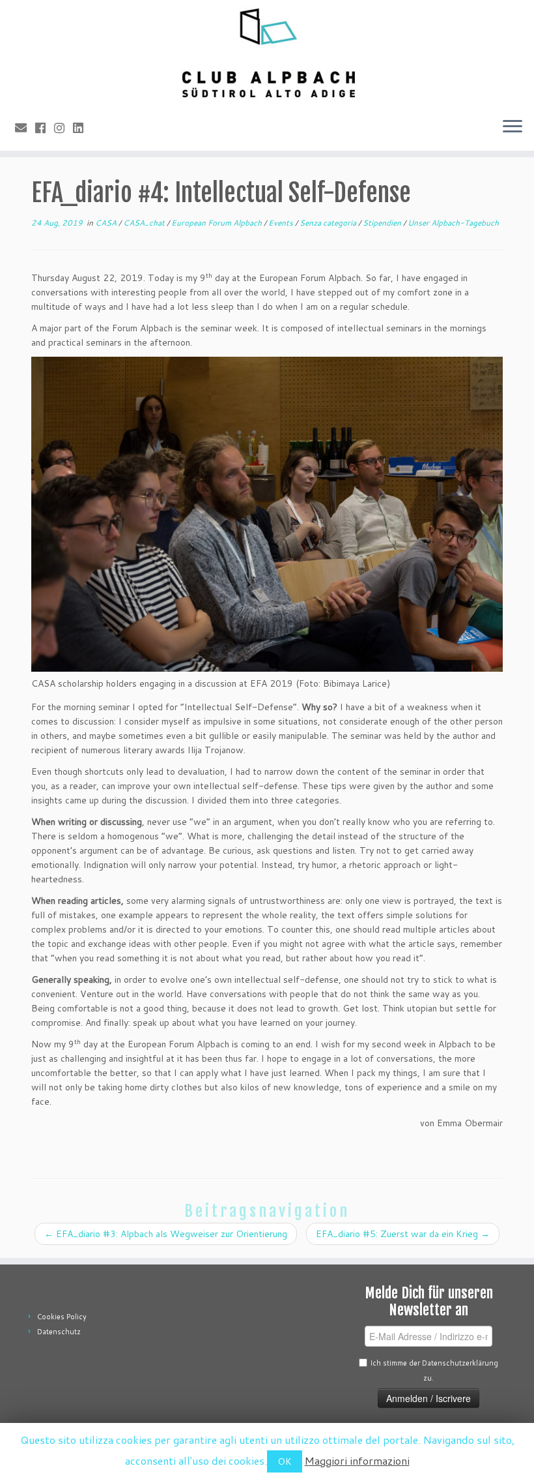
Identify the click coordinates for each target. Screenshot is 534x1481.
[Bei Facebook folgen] (44, 127)
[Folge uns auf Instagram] (63, 127)
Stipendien (383, 222)
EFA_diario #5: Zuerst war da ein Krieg (403, 1233)
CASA (107, 222)
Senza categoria (329, 222)
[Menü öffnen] (512, 127)
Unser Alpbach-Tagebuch (453, 222)
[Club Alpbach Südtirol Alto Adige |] (267, 53)
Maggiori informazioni (357, 1460)
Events (281, 222)
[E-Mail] (25, 127)
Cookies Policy (62, 1316)
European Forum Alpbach (217, 222)
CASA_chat (145, 222)
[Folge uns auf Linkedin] (82, 127)
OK (284, 1461)
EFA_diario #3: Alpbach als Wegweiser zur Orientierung (165, 1233)
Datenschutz (59, 1331)
